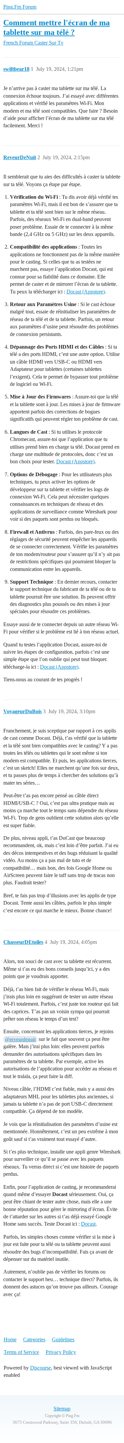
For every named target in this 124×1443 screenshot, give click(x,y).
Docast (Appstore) (85, 291)
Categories (34, 1339)
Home (10, 1339)
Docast (88, 1224)
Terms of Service (21, 1352)
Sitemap (62, 1408)
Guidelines (63, 1339)
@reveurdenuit (20, 1039)
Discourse (40, 1368)
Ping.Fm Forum (19, 7)
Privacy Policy (61, 1352)
